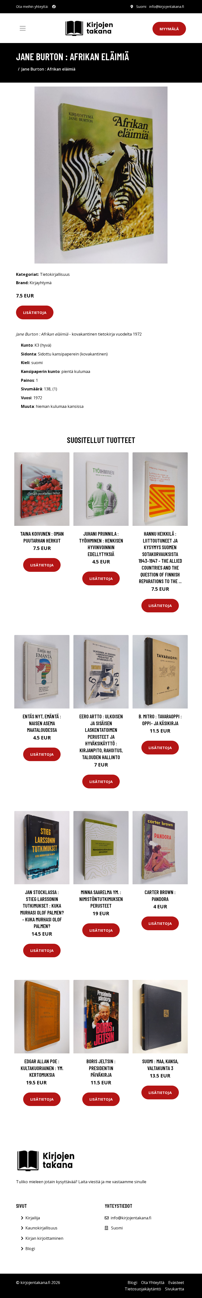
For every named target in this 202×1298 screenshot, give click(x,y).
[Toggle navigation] (22, 28)
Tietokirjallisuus (55, 274)
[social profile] (54, 6)
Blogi (30, 1248)
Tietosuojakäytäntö (143, 1289)
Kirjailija (32, 1218)
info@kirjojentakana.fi (166, 6)
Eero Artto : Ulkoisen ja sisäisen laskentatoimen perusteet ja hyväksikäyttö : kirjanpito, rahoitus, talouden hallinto (101, 736)
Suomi (141, 6)
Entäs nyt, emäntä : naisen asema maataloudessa (42, 723)
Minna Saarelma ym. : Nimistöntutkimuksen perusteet (101, 899)
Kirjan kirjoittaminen (44, 1238)
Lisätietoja (34, 312)
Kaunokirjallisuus (41, 1228)
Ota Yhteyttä (152, 1282)
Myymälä (169, 28)
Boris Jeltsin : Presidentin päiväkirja (101, 1068)
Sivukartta (174, 1289)
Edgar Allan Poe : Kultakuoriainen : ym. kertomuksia (42, 1068)
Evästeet (176, 1282)
